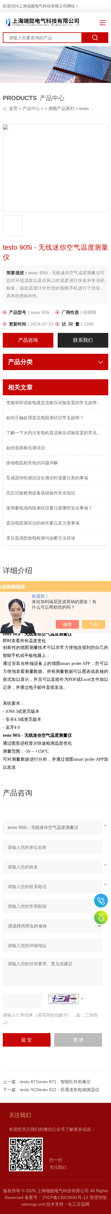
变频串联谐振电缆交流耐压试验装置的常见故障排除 (55, 402)
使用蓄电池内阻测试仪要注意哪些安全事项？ (49, 508)
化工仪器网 (78, 1204)
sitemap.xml (33, 1204)
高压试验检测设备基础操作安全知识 (40, 492)
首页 (14, 108)
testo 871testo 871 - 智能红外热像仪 (55, 1081)
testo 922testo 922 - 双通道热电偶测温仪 (59, 1089)
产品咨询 (28, 340)
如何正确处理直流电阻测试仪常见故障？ (45, 417)
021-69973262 (101, 901)
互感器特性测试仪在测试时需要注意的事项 (47, 477)
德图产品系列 (61, 108)
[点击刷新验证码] (63, 999)
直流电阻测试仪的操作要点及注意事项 (43, 523)
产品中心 (31, 108)
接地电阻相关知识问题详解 (32, 462)
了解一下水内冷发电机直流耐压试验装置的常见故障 (55, 432)
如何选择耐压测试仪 (25, 447)
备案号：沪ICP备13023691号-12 (56, 1197)
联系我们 (83, 340)
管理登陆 (98, 1197)
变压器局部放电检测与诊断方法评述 (40, 538)
